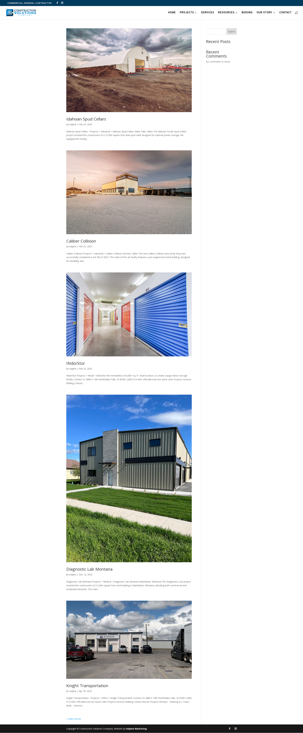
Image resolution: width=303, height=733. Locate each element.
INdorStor (75, 363)
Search (231, 31)
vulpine (72, 124)
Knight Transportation (87, 685)
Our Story (264, 13)
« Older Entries (73, 718)
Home (172, 13)
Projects (187, 13)
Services (207, 13)
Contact (285, 13)
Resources (226, 13)
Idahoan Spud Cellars (86, 119)
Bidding (247, 13)
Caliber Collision (81, 241)
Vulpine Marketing (136, 728)
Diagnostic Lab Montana (89, 569)
